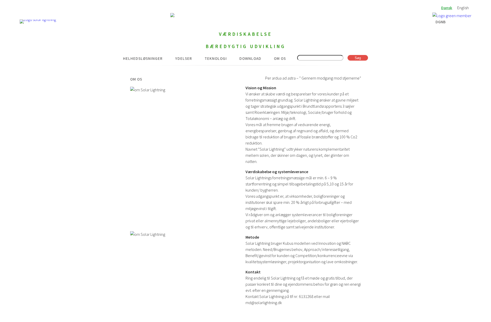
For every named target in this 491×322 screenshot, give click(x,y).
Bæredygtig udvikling (246, 46)
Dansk (446, 7)
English (463, 7)
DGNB (440, 21)
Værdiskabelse (245, 34)
